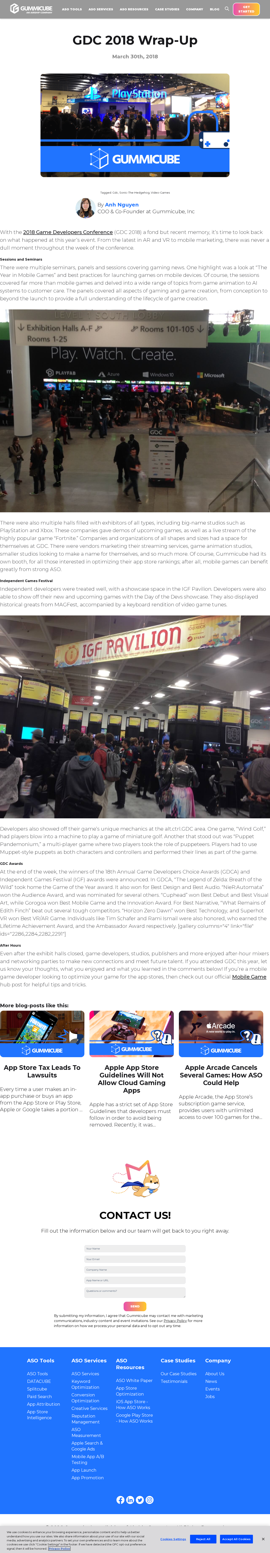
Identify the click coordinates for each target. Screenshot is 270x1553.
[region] (135, 1539)
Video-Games (160, 192)
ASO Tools (37, 1373)
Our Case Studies (179, 1373)
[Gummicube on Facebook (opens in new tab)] (120, 1500)
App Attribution (43, 1404)
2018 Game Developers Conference (68, 232)
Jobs (210, 1396)
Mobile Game (249, 977)
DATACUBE (39, 1381)
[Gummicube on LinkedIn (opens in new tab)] (130, 1500)
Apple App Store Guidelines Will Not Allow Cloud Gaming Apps (132, 1079)
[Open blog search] (227, 8)
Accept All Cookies (236, 1539)
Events (212, 1389)
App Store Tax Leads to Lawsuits (42, 1071)
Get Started (246, 9)
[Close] (263, 1539)
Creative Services (90, 1408)
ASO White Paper (134, 1380)
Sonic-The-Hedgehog (134, 192)
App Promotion (88, 1477)
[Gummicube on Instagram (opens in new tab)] (150, 1500)
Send (135, 1306)
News (211, 1381)
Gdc (115, 192)
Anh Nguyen (122, 205)
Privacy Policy (175, 1321)
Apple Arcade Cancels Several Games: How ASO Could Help (221, 1075)
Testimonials (174, 1381)
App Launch (84, 1470)
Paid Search (39, 1396)
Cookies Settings (173, 1539)
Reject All (203, 1539)
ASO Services (85, 1373)
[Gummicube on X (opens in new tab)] (140, 1500)
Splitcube (37, 1389)
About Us (214, 1373)
